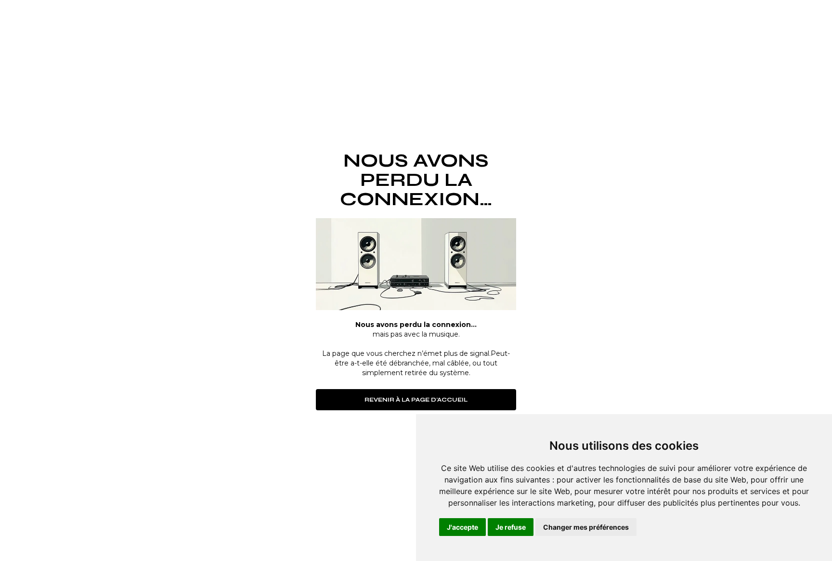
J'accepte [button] (462, 527)
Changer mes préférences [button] (586, 527)
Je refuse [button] (510, 527)
